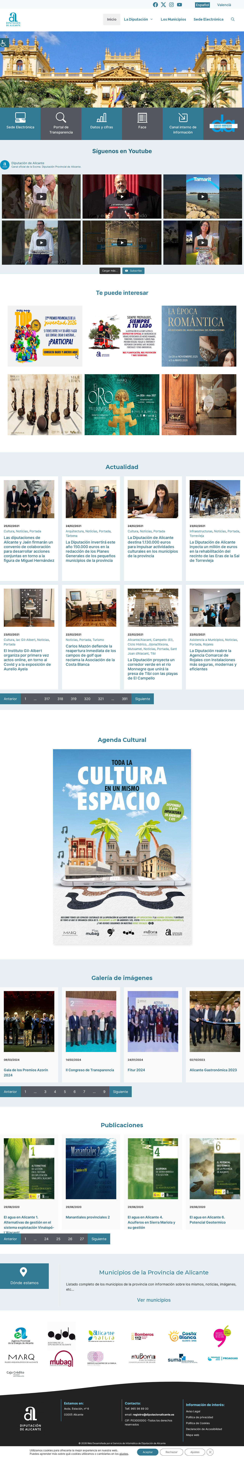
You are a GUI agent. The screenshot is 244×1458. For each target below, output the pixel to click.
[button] (232, 19)
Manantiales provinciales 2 (88, 1217)
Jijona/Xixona (158, 644)
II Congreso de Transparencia (90, 1070)
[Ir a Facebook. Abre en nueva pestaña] (155, 4)
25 (58, 1239)
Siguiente (142, 699)
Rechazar (171, 1452)
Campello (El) (163, 640)
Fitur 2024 (136, 1070)
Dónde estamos (24, 1283)
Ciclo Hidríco (137, 644)
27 (82, 1239)
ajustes (123, 1453)
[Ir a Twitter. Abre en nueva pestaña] (163, 4)
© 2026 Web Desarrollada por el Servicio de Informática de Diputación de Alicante (122, 1443)
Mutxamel (135, 649)
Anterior (10, 699)
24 (46, 1239)
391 (125, 699)
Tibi (153, 653)
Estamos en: (74, 1403)
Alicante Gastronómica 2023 (213, 1070)
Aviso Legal (193, 1411)
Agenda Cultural (122, 739)
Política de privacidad (199, 1417)
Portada (35, 531)
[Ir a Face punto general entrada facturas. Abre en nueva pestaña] (142, 124)
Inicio (111, 19)
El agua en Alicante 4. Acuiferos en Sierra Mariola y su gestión (151, 1222)
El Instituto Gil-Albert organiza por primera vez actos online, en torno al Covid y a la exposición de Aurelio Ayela (27, 659)
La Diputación (136, 19)
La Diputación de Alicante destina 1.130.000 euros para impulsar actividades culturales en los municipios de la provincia (153, 546)
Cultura (9, 531)
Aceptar (148, 1452)
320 (87, 699)
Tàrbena (71, 536)
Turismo (98, 640)
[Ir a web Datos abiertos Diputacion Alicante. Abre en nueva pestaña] (223, 124)
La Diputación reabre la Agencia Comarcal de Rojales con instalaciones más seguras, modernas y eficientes (213, 659)
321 (101, 699)
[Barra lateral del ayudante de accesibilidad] (4, 42)
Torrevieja (197, 536)
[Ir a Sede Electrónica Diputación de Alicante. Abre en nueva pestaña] (20, 124)
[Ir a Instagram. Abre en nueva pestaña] (171, 4)
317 (47, 699)
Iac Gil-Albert (25, 640)
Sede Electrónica (208, 19)
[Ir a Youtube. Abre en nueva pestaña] (179, 4)
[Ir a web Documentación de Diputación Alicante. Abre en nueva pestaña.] (101, 124)
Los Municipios (173, 19)
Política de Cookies (198, 1423)
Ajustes (194, 1452)
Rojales (208, 644)
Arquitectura (75, 531)
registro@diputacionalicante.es (153, 1414)
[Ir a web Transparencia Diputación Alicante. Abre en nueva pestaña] (61, 124)
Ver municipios (154, 1300)
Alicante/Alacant (139, 640)
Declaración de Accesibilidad (204, 1429)
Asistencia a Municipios (206, 640)
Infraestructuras (201, 531)
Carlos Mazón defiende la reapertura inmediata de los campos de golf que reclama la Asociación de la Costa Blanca (91, 655)
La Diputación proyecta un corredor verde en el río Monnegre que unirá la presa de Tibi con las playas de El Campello (153, 669)
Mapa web (192, 1434)
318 (60, 699)
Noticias (22, 531)
